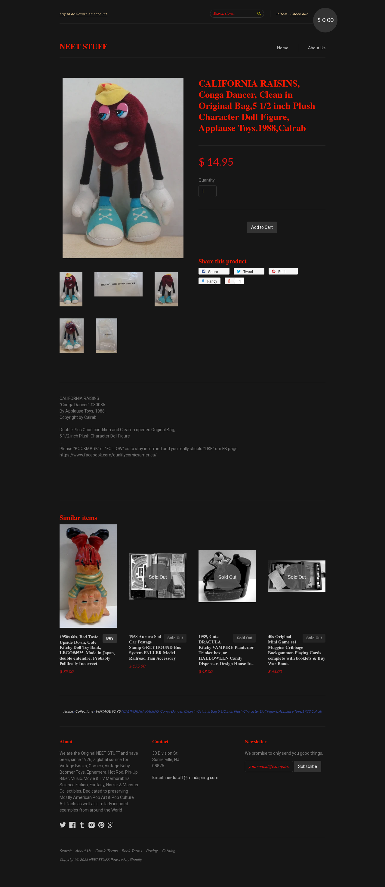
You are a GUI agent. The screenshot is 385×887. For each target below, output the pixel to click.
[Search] (259, 13)
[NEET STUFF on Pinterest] (101, 825)
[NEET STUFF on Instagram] (91, 825)
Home (282, 47)
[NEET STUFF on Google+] (111, 825)
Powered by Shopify (125, 859)
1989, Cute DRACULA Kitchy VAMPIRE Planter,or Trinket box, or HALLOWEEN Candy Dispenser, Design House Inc (226, 649)
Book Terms (132, 851)
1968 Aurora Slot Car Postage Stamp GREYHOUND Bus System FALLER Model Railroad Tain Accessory (155, 647)
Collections (84, 711)
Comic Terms (106, 851)
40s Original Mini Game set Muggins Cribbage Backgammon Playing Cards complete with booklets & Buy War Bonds (296, 649)
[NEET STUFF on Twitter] (63, 825)
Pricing (152, 851)
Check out (299, 14)
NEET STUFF (83, 46)
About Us (316, 47)
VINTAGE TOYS (107, 711)
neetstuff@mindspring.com (191, 777)
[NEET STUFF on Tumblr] (82, 825)
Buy (109, 638)
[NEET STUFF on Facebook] (72, 825)
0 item (281, 14)
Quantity (207, 180)
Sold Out (175, 638)
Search (65, 851)
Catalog (168, 851)
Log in (65, 14)
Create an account (91, 14)
